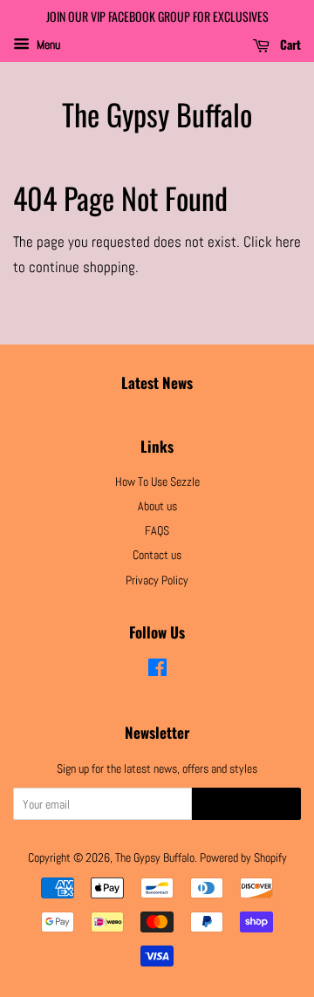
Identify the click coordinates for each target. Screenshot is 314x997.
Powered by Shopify (243, 857)
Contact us (157, 555)
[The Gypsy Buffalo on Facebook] (157, 671)
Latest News (157, 382)
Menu (47, 44)
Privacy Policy (157, 580)
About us (157, 506)
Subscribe (246, 805)
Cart (288, 44)
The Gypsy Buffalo (157, 115)
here (288, 241)
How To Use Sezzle (157, 481)
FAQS (157, 530)
